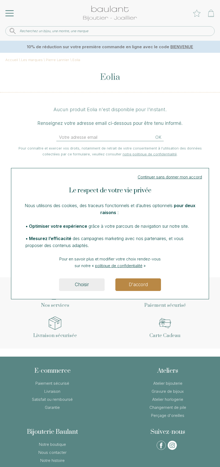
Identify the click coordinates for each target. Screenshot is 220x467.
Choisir (82, 284)
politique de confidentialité (118, 265)
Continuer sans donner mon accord (170, 177)
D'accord (138, 284)
